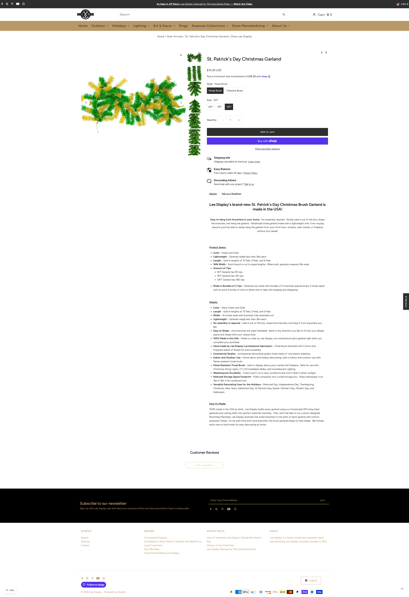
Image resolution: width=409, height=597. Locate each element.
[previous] (322, 52)
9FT (220, 106)
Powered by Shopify (115, 592)
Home (160, 36)
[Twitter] (6, 4)
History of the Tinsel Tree (220, 545)
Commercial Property (155, 537)
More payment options (267, 148)
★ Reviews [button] (406, 301)
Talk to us (249, 184)
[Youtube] (17, 4)
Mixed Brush (215, 90)
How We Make (151, 549)
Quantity (211, 120)
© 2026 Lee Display (91, 592)
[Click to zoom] (181, 55)
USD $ (404, 4)
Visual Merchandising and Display (161, 553)
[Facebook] (2, 4)
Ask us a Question (231, 193)
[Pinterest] (12, 4)
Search (84, 537)
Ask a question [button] (204, 465)
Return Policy (250, 173)
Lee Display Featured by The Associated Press (231, 549)
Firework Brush (235, 90)
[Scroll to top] (402, 588)
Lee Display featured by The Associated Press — (204, 4)
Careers (85, 545)
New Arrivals (175, 36)
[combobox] (199, 14)
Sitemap (85, 541)
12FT (229, 106)
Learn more (254, 161)
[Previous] (86, 102)
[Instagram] (23, 4)
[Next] (181, 102)
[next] (326, 52)
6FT (211, 106)
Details (213, 193)
